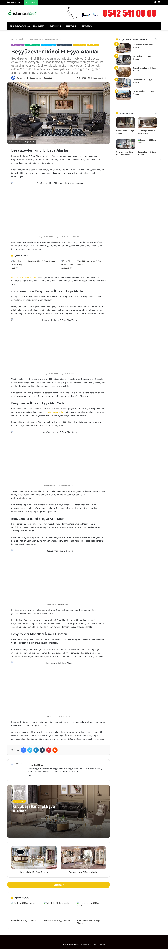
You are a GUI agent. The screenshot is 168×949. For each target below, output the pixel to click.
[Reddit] (55, 750)
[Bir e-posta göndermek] (27, 78)
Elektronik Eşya (48, 45)
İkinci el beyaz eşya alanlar (23, 277)
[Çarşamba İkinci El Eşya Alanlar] (123, 95)
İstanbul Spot (21, 78)
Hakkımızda (38, 26)
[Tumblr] (42, 750)
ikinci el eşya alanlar (54, 412)
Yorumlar (59, 884)
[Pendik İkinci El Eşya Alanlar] (123, 60)
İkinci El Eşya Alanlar (19, 26)
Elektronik (71, 26)
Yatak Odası (93, 45)
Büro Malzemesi (32, 45)
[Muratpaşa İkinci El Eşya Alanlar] (123, 48)
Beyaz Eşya (87, 26)
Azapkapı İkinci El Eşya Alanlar (41, 261)
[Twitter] (29, 750)
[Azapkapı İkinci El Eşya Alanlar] (18, 264)
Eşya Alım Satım (64, 45)
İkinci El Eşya (27, 39)
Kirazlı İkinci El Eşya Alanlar (23, 920)
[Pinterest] (48, 750)
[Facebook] (23, 750)
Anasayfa (17, 39)
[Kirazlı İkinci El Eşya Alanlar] (25, 910)
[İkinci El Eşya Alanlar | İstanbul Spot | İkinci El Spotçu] (22, 13)
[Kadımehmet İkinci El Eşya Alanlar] (91, 910)
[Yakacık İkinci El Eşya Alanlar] (58, 910)
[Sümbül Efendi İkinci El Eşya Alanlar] (68, 264)
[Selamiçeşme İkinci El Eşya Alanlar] (125, 144)
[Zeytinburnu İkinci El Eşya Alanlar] (123, 72)
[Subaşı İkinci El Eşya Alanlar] (147, 144)
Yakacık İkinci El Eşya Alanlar (57, 920)
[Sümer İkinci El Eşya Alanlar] (125, 122)
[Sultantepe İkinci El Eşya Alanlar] (147, 122)
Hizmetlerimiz (54, 26)
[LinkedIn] (36, 750)
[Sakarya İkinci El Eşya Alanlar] (123, 83)
